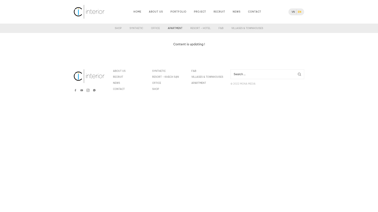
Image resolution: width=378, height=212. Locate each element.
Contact (254, 11)
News (237, 11)
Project (200, 11)
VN (293, 11)
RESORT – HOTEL (200, 28)
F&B (221, 28)
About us (156, 11)
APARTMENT (175, 28)
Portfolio (178, 11)
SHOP (118, 28)
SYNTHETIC (136, 28)
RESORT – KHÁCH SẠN (165, 76)
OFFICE (155, 28)
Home (137, 11)
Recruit (219, 11)
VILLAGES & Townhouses (247, 28)
